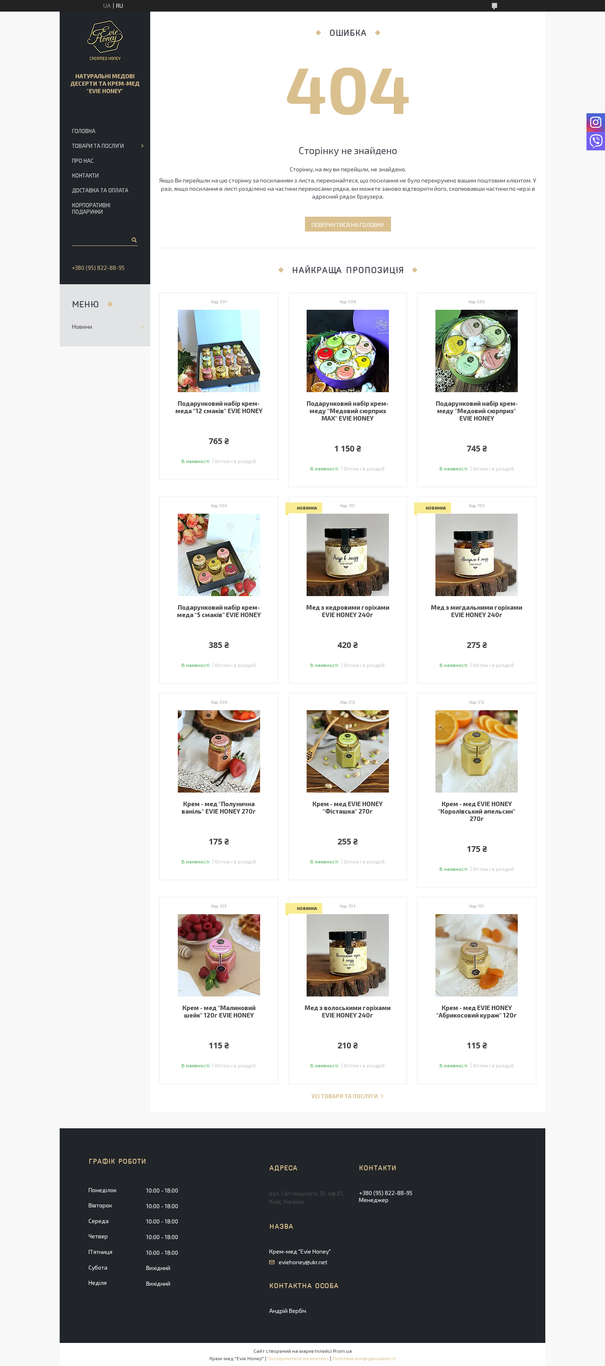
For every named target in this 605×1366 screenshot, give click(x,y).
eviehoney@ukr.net (303, 1262)
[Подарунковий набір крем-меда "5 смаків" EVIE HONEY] (218, 555)
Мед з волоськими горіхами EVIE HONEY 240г (348, 1011)
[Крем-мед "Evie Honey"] (105, 40)
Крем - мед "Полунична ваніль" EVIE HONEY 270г (219, 807)
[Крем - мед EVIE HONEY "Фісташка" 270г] (348, 751)
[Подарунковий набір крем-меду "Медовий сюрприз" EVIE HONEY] (476, 351)
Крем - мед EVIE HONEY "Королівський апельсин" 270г (476, 811)
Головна (83, 131)
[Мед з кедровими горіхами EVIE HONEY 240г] (348, 555)
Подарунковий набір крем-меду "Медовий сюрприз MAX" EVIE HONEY (348, 411)
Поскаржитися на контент (298, 1358)
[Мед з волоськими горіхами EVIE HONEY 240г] (348, 955)
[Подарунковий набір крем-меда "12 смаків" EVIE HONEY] (218, 351)
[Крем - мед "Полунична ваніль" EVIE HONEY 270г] (218, 751)
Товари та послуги (98, 146)
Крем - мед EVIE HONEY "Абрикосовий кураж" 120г (476, 1011)
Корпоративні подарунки (91, 208)
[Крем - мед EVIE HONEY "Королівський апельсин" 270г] (476, 751)
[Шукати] (133, 240)
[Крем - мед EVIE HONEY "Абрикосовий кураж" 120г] (476, 955)
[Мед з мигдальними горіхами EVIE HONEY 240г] (476, 555)
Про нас (82, 160)
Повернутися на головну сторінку (348, 226)
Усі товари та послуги (345, 1096)
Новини (82, 326)
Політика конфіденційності (364, 1358)
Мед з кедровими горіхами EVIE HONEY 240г (347, 610)
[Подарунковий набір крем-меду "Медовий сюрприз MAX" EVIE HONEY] (348, 351)
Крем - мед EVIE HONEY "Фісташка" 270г (347, 807)
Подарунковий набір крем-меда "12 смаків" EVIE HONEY (219, 407)
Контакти (85, 175)
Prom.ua (342, 1351)
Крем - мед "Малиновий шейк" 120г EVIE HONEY (219, 1011)
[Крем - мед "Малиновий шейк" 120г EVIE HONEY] (218, 955)
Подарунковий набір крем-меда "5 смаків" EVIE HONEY (219, 610)
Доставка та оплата (100, 190)
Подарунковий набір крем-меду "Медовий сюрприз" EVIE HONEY (477, 411)
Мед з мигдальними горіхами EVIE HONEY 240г (476, 610)
